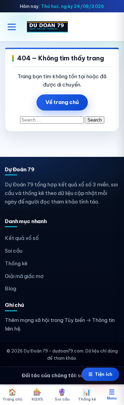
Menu (112, 394)
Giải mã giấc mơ (24, 276)
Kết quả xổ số (22, 238)
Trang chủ (12, 395)
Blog (10, 288)
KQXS (37, 395)
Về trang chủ (62, 102)
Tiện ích (100, 374)
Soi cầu (13, 250)
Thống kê (16, 263)
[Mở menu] (12, 27)
